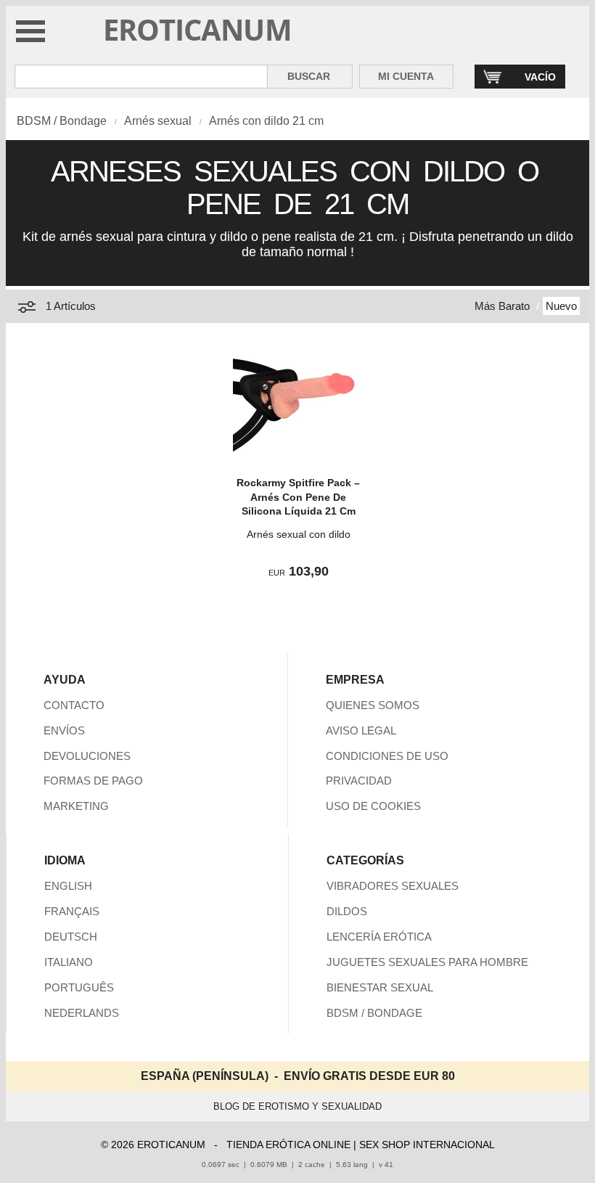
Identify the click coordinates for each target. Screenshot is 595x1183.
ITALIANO (68, 962)
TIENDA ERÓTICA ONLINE (288, 1144)
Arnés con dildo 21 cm (266, 121)
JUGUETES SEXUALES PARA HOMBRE (427, 962)
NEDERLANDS (81, 1013)
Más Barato (502, 306)
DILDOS (347, 911)
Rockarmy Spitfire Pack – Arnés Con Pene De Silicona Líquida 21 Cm (298, 497)
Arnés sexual (158, 121)
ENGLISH (68, 886)
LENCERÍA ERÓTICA (379, 936)
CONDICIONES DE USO (387, 756)
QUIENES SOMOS (372, 705)
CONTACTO (74, 705)
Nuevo (561, 306)
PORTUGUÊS (79, 987)
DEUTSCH (70, 936)
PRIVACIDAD (359, 780)
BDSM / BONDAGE (374, 1013)
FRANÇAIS (71, 911)
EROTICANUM (197, 29)
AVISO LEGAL (361, 730)
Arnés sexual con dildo (298, 534)
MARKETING (76, 806)
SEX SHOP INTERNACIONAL (427, 1144)
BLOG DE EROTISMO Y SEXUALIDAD (297, 1106)
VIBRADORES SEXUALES (393, 886)
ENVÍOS (64, 730)
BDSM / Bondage (62, 121)
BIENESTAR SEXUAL (380, 987)
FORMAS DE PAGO (93, 780)
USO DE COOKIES (373, 806)
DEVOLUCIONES (87, 756)
